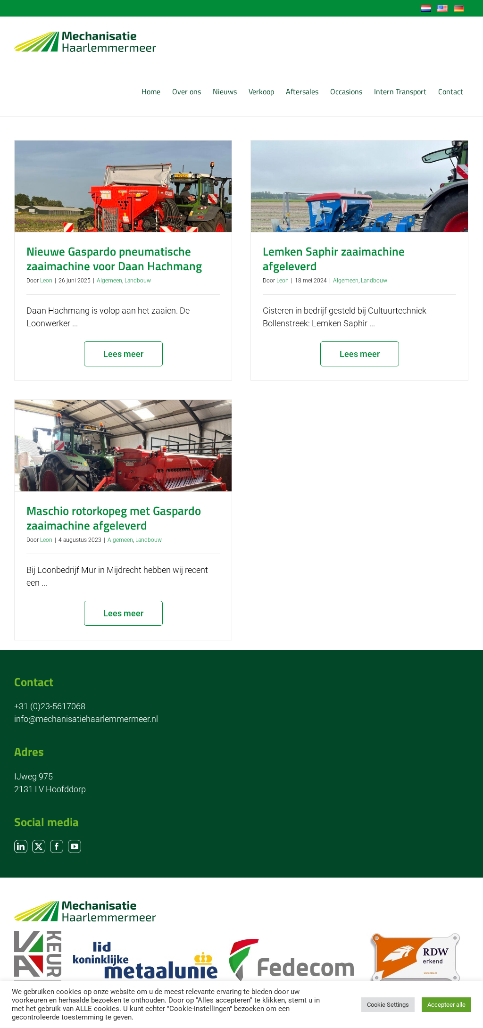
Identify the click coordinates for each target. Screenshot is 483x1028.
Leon (46, 280)
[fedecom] (291, 943)
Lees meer (123, 354)
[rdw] (415, 936)
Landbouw (138, 280)
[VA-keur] (37, 935)
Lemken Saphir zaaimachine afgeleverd (334, 258)
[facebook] (56, 846)
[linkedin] (20, 846)
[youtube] (74, 846)
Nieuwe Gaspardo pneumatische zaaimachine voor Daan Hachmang (114, 258)
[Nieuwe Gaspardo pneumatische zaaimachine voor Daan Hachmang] (123, 186)
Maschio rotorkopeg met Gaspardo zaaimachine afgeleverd (113, 518)
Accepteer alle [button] (446, 1004)
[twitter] (38, 846)
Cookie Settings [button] (388, 1004)
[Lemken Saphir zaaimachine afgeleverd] (359, 186)
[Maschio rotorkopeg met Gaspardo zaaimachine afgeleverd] (123, 445)
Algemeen (109, 280)
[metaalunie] (145, 946)
